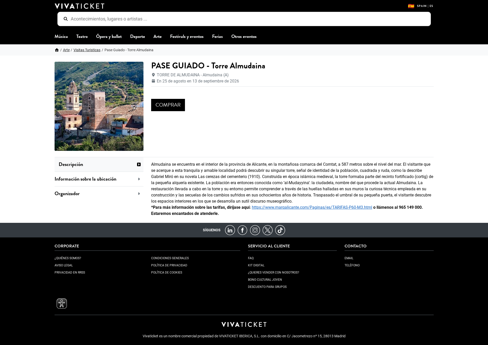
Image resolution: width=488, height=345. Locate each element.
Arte (66, 50)
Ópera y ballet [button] (109, 36)
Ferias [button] (217, 36)
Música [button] (61, 36)
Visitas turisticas (87, 50)
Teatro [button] (82, 36)
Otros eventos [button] (244, 36)
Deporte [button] (137, 36)
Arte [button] (157, 36)
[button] (99, 164)
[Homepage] (57, 50)
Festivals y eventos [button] (187, 36)
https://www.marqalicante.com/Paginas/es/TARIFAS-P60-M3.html (312, 207)
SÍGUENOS (212, 230)
